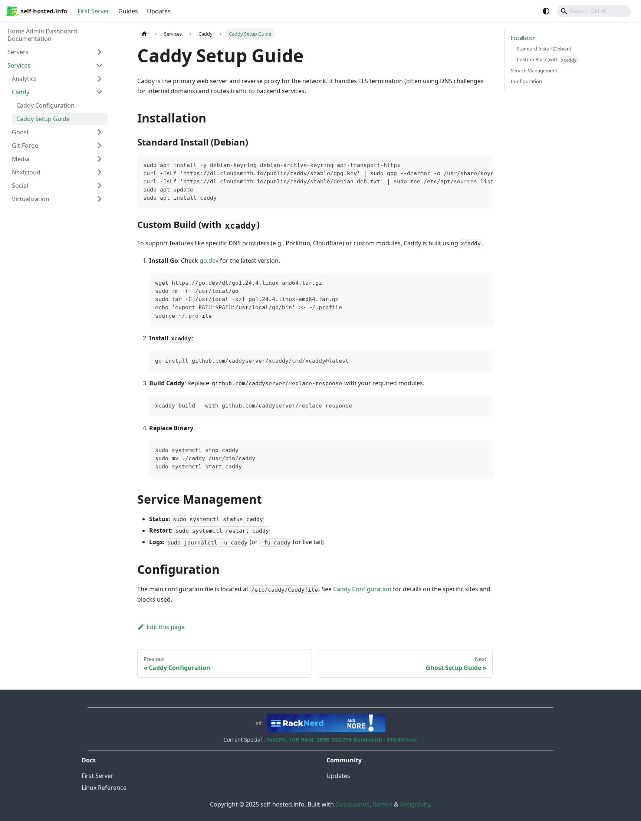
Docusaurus (352, 804)
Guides (128, 11)
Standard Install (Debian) (544, 48)
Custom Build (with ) (548, 59)
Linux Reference (104, 788)
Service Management (534, 70)
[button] (55, 52)
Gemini (382, 804)
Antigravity (415, 804)
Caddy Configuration (362, 589)
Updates (159, 11)
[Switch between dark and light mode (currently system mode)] (546, 11)
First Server (93, 11)
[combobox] (593, 11)
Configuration (526, 81)
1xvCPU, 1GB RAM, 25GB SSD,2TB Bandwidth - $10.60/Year (342, 739)
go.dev (209, 260)
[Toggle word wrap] (470, 164)
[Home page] (144, 34)
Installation (523, 38)
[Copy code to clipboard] (483, 164)
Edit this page (166, 627)
